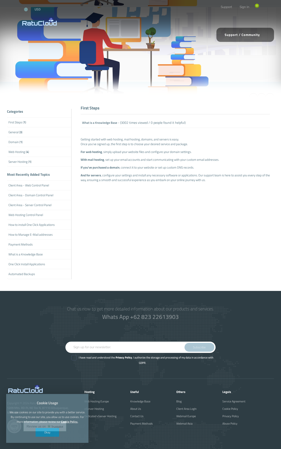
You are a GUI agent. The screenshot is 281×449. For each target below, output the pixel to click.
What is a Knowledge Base (99, 122)
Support (226, 7)
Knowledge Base (140, 401)
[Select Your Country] (28, 9)
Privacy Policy (230, 416)
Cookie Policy (230, 409)
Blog (179, 401)
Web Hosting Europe (96, 401)
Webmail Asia (184, 423)
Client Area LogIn (186, 409)
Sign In (244, 7)
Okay (47, 432)
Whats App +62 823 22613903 (140, 316)
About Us (135, 409)
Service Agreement (233, 401)
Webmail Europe (186, 416)
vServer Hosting (94, 409)
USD (38, 9)
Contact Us (137, 416)
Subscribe (199, 347)
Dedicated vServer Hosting (100, 416)
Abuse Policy (229, 423)
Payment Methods (141, 423)
